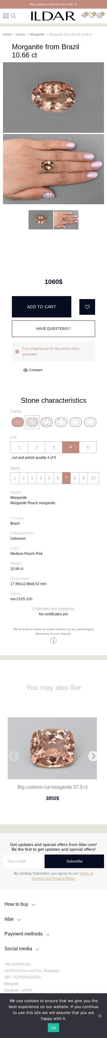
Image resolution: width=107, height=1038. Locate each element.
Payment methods (23, 933)
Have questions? (53, 329)
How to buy (16, 904)
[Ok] (100, 1016)
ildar (9, 919)
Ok (53, 1027)
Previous (14, 757)
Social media (18, 948)
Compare (36, 370)
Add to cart (41, 306)
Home (7, 34)
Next (93, 757)
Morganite (37, 34)
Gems (20, 34)
